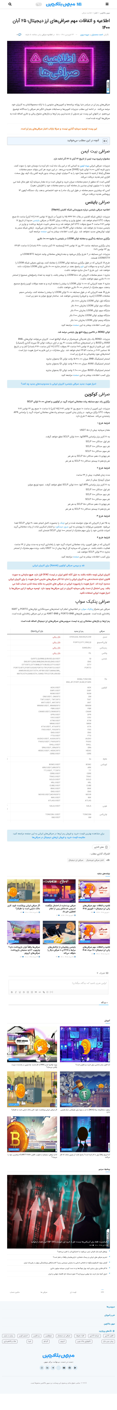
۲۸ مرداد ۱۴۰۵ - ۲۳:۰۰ (103, 954)
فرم (81, 266)
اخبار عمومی (49, 941)
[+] (51, 992)
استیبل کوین (23, 1335)
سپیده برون (84, 34)
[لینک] (44, 992)
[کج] (16, 992)
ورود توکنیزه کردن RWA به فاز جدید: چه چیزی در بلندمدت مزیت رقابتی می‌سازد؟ (34, 1066)
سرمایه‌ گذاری (94, 1335)
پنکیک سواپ (87, 609)
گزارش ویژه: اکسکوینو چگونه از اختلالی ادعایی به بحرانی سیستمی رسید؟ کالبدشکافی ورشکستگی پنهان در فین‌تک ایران (65, 1262)
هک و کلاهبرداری (10, 1341)
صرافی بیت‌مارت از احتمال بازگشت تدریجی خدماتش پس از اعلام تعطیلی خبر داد (60, 908)
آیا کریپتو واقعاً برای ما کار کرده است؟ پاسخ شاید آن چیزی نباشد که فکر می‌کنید (85, 1155)
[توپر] (12, 992)
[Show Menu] (107, 4)
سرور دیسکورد (61, 527)
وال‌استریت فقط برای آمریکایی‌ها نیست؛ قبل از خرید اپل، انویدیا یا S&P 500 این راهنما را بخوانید (69, 1241)
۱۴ (57, 915)
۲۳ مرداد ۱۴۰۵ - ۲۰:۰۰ (31, 957)
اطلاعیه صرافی (87, 13)
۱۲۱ (92, 954)
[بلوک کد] (40, 992)
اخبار (95, 13)
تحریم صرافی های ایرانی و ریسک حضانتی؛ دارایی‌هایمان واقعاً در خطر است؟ (80, 1257)
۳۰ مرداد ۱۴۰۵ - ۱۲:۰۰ (32, 912)
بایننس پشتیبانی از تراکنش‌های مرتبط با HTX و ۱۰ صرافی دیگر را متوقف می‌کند (62, 950)
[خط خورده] (24, 992)
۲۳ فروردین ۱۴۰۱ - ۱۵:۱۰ (65, 34)
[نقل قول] (36, 992)
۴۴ (57, 957)
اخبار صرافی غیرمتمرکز (95, 860)
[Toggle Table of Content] (103, 141)
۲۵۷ (90, 1245)
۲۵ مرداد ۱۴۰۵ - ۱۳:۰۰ (67, 957)
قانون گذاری (109, 1335)
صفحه (44, 231)
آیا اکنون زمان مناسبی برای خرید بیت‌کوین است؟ (92, 1064)
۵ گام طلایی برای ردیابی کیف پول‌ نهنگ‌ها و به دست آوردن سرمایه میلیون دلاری (78, 1268)
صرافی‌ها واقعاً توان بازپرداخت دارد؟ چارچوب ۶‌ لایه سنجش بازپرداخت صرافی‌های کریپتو (24, 950)
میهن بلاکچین (105, 13)
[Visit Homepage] (64, 4)
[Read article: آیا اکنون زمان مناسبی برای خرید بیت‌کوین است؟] (85, 1044)
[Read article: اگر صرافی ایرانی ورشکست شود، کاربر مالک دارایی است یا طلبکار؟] (23, 891)
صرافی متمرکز (13, 900)
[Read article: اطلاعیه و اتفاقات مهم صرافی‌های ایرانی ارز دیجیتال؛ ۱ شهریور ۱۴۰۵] (94, 891)
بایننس (36, 220)
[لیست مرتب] (28, 992)
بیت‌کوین (36, 1335)
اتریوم (62, 1341)
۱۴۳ (92, 912)
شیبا (29, 1341)
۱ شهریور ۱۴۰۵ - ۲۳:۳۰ (103, 912)
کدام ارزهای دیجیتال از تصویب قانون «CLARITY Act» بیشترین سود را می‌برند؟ (32, 1155)
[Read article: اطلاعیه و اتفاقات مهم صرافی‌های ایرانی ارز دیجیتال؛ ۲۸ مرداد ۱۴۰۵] (94, 932)
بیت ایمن (84, 166)
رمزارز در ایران (85, 941)
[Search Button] (10, 4)
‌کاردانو (46, 1341)
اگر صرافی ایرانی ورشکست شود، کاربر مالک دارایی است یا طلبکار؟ (24, 907)
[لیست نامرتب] (32, 992)
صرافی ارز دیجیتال (76, 860)
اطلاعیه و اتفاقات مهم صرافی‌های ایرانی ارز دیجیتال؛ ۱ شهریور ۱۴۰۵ (97, 907)
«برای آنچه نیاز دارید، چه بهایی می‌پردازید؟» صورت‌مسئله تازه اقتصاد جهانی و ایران (77, 1274)
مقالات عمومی (66, 1059)
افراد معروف (80, 1335)
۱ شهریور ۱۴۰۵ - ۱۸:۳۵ (67, 915)
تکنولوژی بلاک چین (84, 1341)
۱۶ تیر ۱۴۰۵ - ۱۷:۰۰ (100, 1245)
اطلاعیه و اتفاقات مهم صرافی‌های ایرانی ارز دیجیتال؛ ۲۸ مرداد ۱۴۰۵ (97, 948)
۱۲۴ (21, 912)
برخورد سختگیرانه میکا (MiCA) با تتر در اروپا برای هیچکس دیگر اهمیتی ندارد (85, 1111)
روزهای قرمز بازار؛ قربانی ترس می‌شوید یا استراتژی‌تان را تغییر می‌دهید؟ (82, 1251)
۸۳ (21, 957)
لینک (62, 523)
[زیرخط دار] (20, 992)
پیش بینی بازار (108, 1341)
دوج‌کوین (48, 1335)
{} (48, 992)
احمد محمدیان (97, 34)
